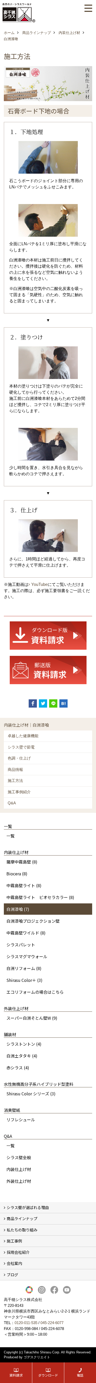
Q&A (12, 803)
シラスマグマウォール (26, 956)
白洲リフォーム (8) (23, 968)
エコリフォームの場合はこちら (35, 992)
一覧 (10, 836)
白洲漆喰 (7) (17, 909)
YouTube (39, 584)
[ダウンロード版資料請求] (48, 635)
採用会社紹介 (18, 1252)
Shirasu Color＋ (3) (24, 980)
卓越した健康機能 (23, 736)
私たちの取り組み (22, 1229)
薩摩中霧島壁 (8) (21, 862)
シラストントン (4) (23, 1044)
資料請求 (16, 1375)
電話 (80, 1375)
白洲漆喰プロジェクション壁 (33, 921)
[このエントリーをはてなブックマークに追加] (63, 703)
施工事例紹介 (19, 792)
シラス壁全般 (18, 1157)
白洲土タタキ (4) (21, 1056)
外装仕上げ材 (18, 1181)
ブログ (12, 1274)
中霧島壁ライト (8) (23, 885)
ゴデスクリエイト (37, 1357)
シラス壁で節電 (21, 747)
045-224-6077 (51, 1322)
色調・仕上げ (19, 758)
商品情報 (15, 769)
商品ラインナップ (22, 1218)
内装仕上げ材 (18, 1169)
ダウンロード (48, 1375)
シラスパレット (20, 944)
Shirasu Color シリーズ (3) (31, 1093)
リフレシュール (20, 1119)
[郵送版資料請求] (48, 670)
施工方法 (15, 780)
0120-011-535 (26, 1322)
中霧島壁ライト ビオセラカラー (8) (40, 897)
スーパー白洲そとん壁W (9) (31, 1018)
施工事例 (14, 1241)
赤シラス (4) (17, 1067)
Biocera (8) (16, 873)
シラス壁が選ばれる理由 (28, 1207)
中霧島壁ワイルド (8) (26, 933)
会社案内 (14, 1263)
